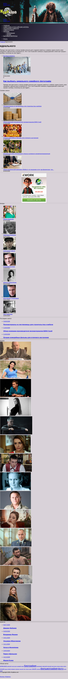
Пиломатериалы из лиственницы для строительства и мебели (22, 106)
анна (22, 666)
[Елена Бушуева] (15, 527)
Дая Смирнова (7, 314)
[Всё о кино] (8, 17)
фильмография (49, 668)
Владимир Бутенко (9, 266)
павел (30, 669)
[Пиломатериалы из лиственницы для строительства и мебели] (12, 104)
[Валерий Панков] (16, 583)
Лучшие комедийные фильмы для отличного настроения (20, 138)
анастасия (14, 666)
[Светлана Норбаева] (9, 233)
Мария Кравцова (8, 219)
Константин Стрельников (11, 298)
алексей (9, 666)
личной (2, 669)
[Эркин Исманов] (15, 564)
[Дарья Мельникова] (15, 602)
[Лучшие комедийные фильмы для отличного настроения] (12, 136)
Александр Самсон (9, 251)
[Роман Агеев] (16, 434)
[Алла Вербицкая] (15, 378)
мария (9, 669)
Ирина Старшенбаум (9, 282)
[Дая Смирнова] (9, 312)
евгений (49, 666)
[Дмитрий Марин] (15, 620)
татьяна (38, 669)
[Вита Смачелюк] (15, 452)
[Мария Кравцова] (9, 217)
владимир (39, 666)
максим (6, 669)
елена (58, 666)
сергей (34, 669)
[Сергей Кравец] (15, 359)
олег (24, 669)
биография (30, 665)
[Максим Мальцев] (15, 508)
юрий (1, 670)
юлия (65, 669)
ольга (27, 669)
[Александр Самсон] (9, 249)
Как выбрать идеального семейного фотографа (27, 81)
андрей (19, 666)
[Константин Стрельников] (9, 297)
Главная (2, 42)
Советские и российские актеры (16, 27)
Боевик (9, 34)
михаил (13, 669)
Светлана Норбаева (9, 235)
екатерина (54, 666)
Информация (11, 33)
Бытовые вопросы (10, 36)
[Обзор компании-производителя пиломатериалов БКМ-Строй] (12, 120)
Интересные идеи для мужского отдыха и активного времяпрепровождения (26, 153)
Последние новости (11, 28)
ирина (64, 666)
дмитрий (44, 666)
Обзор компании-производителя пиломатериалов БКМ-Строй (22, 122)
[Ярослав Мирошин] (16, 471)
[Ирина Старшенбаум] (9, 281)
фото (61, 668)
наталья (17, 669)
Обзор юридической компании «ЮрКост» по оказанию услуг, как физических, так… (28, 169)
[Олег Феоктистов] (16, 546)
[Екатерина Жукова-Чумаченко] (15, 490)
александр (3, 666)
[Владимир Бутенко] (9, 265)
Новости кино (8, 30)
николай (21, 669)
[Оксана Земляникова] (15, 415)
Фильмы (6, 31)
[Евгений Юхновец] (15, 396)
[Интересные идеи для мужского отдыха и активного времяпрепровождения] (12, 152)
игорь (61, 666)
